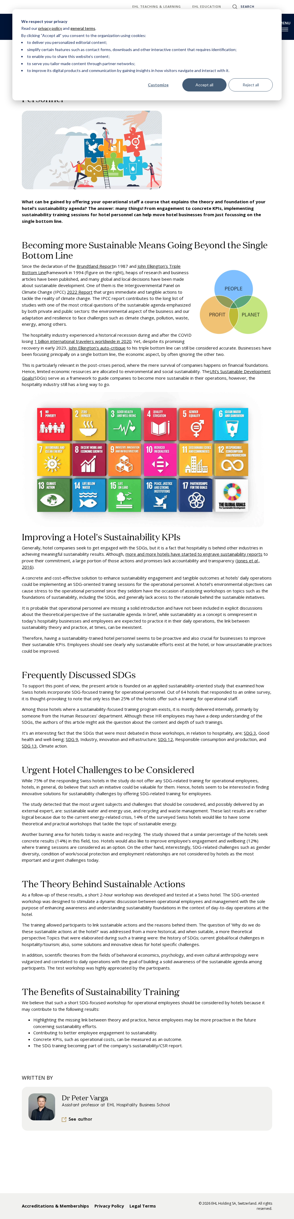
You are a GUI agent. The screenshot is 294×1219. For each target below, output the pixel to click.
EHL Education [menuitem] (206, 6)
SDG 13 (29, 746)
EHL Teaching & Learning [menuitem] (156, 6)
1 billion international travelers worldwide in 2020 (82, 341)
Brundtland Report (95, 266)
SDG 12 (165, 739)
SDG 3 (250, 733)
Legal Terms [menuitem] (142, 1206)
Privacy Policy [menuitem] (109, 1206)
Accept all (204, 84)
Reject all (251, 84)
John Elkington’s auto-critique (97, 348)
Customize (158, 84)
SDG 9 (72, 739)
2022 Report (79, 292)
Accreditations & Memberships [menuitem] (55, 1206)
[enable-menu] (285, 30)
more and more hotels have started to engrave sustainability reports (193, 554)
